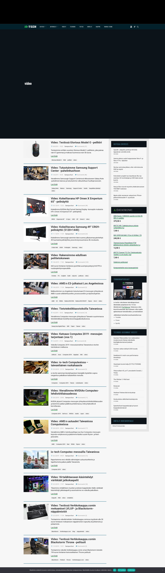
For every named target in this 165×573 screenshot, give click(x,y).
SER (68, 326)
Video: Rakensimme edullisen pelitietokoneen (69, 257)
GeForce (64, 413)
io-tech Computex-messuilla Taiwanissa (75, 451)
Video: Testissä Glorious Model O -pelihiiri (76, 142)
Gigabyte (75, 354)
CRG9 (61, 247)
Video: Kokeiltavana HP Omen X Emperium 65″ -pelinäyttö (76, 200)
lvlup (73, 531)
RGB (64, 160)
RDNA (61, 301)
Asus (59, 354)
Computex (55, 383)
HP (77, 219)
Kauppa (98, 27)
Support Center (77, 188)
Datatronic (124, 210)
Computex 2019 (67, 354)
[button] (131, 26)
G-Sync (68, 219)
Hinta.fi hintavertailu (119, 426)
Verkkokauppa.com (78, 560)
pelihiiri (70, 160)
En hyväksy (121, 570)
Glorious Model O (56, 160)
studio (77, 413)
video (75, 160)
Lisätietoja (131, 570)
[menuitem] (43, 26)
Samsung (68, 188)
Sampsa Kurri (69, 146)
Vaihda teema (108, 27)
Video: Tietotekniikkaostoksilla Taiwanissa (76, 308)
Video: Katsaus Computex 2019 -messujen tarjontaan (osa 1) (76, 335)
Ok (115, 570)
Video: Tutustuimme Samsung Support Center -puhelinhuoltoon (74, 169)
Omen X (82, 219)
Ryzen (90, 301)
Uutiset (42, 27)
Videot (64, 27)
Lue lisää (54, 156)
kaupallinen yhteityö (94, 188)
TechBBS (72, 27)
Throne (68, 560)
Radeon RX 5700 (69, 301)
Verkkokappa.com (65, 531)
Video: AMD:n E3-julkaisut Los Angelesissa (77, 283)
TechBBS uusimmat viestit (125, 332)
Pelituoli (62, 560)
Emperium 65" (60, 219)
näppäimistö (80, 531)
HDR (73, 219)
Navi (68, 444)
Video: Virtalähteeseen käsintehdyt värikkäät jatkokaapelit (72, 479)
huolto (85, 188)
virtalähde (70, 498)
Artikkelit (53, 27)
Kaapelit (54, 498)
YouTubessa (126, 307)
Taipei (72, 326)
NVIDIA (71, 413)
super (82, 413)
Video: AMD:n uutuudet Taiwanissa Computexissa (72, 423)
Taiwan (78, 326)
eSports (74, 276)
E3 (57, 301)
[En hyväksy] (163, 570)
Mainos (62, 188)
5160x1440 (55, 247)
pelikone (80, 276)
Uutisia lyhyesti (121, 144)
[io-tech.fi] (30, 27)
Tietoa (81, 27)
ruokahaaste (79, 383)
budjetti (63, 276)
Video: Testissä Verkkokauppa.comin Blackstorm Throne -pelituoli (73, 541)
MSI (81, 354)
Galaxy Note (55, 188)
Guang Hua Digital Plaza (58, 326)
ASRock (54, 354)
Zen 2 (95, 301)
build (69, 276)
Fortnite (54, 276)
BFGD (53, 219)
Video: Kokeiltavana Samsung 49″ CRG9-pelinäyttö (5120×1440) (75, 228)
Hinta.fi (89, 27)
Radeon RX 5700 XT (81, 301)
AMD (53, 301)
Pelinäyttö (67, 247)
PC (59, 276)
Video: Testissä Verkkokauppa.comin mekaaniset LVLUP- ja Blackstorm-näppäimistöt (73, 508)
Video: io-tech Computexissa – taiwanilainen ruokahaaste (69, 364)
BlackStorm (55, 531)
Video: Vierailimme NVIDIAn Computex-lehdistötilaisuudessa (75, 392)
